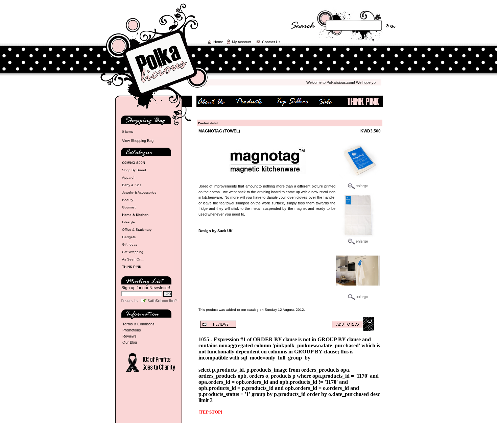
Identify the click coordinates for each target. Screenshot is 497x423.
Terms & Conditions (138, 324)
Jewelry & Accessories (139, 192)
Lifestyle (128, 222)
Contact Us (271, 42)
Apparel (128, 177)
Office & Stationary (136, 229)
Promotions (131, 330)
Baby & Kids (131, 185)
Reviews (129, 336)
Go (393, 26)
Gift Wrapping (132, 252)
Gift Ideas (129, 244)
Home (218, 42)
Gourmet (129, 207)
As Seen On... (133, 259)
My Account (241, 42)
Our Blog (129, 342)
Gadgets (129, 237)
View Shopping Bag (137, 141)
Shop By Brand (134, 170)
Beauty (127, 200)
